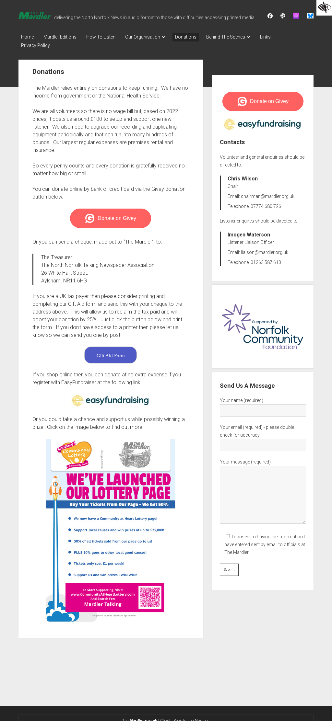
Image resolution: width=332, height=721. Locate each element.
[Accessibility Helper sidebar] (324, 8)
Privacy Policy (35, 45)
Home (27, 37)
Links (265, 37)
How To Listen (100, 37)
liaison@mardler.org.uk (264, 252)
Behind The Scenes (225, 37)
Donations (185, 37)
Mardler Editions (60, 37)
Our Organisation (142, 37)
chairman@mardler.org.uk (267, 196)
